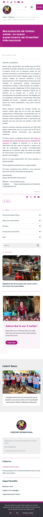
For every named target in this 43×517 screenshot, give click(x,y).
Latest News (9, 366)
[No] (40, 510)
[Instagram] (14, 2)
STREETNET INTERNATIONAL (21, 432)
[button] (25, 7)
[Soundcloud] (22, 2)
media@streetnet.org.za (10, 467)
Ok (11, 513)
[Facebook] (4, 2)
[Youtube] (18, 2)
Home (4, 17)
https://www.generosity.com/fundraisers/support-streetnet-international (21, 140)
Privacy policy (28, 513)
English (39, 7)
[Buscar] (37, 245)
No (17, 513)
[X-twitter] (7, 2)
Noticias (11, 17)
